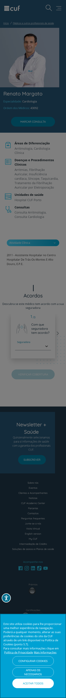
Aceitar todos (33, 683)
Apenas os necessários (33, 672)
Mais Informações (45, 652)
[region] (33, 656)
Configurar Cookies (33, 661)
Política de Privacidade (18, 652)
